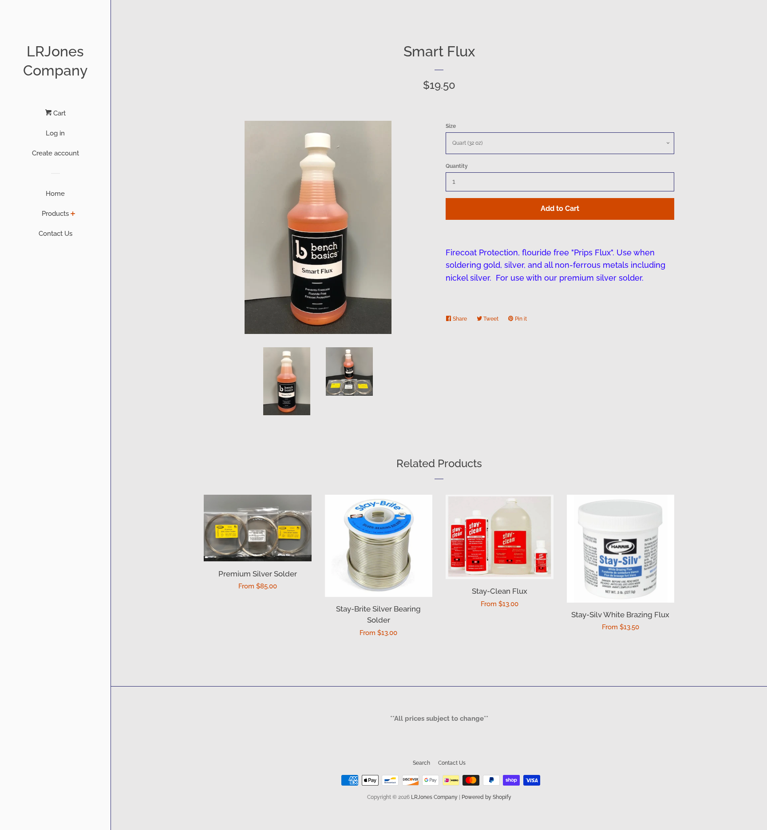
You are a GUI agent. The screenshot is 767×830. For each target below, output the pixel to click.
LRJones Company (55, 61)
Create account (55, 153)
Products (55, 214)
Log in (55, 133)
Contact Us (55, 234)
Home (55, 194)
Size (451, 126)
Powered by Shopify (486, 797)
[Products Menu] (73, 214)
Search (421, 763)
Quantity (457, 166)
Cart (58, 113)
